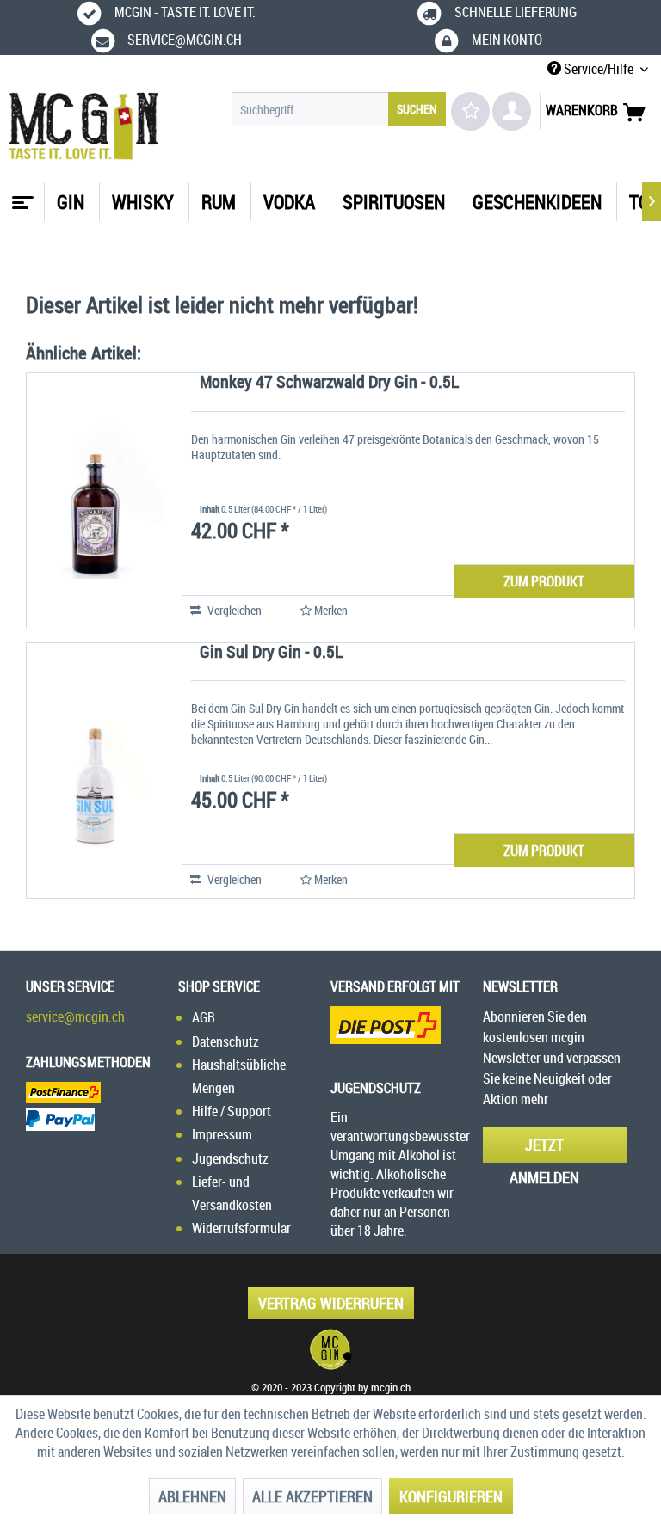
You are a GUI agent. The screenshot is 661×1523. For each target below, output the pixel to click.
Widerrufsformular (241, 1228)
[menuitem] (339, 109)
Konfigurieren (451, 1496)
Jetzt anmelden (544, 1148)
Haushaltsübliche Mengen (239, 1076)
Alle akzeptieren (312, 1496)
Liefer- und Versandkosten (232, 1193)
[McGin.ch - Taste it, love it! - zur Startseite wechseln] (84, 126)
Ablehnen (192, 1496)
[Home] (20, 196)
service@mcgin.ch (75, 1016)
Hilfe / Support (231, 1111)
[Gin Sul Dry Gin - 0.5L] (95, 771)
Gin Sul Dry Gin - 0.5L (271, 653)
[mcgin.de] (330, 1349)
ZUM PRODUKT (543, 581)
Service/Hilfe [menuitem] (598, 68)
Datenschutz (225, 1041)
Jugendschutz (230, 1158)
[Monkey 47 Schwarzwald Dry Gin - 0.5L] (95, 501)
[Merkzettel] (470, 111)
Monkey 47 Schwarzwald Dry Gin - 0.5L (329, 383)
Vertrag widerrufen (331, 1303)
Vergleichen (233, 610)
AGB (203, 1017)
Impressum (222, 1134)
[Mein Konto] (511, 111)
